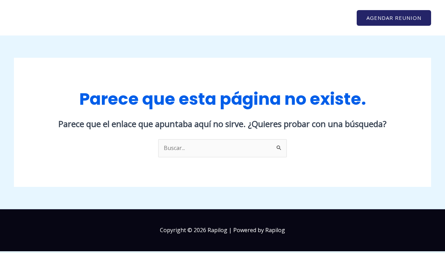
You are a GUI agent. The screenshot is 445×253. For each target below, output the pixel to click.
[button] (394, 18)
